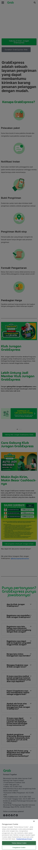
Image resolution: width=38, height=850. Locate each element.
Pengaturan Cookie (19, 847)
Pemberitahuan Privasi (24, 839)
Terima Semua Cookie (19, 843)
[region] (19, 834)
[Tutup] (34, 821)
